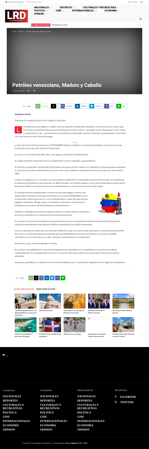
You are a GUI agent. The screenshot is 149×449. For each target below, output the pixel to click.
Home (14, 32)
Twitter (126, 402)
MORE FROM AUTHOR (45, 289)
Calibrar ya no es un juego (72, 334)
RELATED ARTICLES (25, 289)
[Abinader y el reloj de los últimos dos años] (99, 301)
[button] (140, 18)
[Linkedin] (46, 278)
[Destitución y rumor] (50, 301)
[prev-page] (16, 340)
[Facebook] (129, 2)
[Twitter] (116, 402)
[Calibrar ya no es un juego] (74, 324)
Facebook (134, 2)
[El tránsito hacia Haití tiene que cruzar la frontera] (123, 324)
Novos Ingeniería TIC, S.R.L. (77, 443)
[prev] (138, 25)
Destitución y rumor (60, 25)
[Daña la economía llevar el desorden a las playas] (26, 324)
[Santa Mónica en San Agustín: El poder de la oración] (74, 301)
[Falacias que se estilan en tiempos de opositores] (99, 324)
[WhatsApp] (30, 278)
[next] (142, 25)
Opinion (21, 32)
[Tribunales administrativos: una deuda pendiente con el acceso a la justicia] (26, 301)
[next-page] (19, 340)
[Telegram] (52, 278)
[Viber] (57, 278)
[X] (141, 2)
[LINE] (63, 278)
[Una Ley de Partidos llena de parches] (123, 301)
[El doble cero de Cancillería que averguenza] (50, 324)
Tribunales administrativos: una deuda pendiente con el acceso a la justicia (25, 313)
